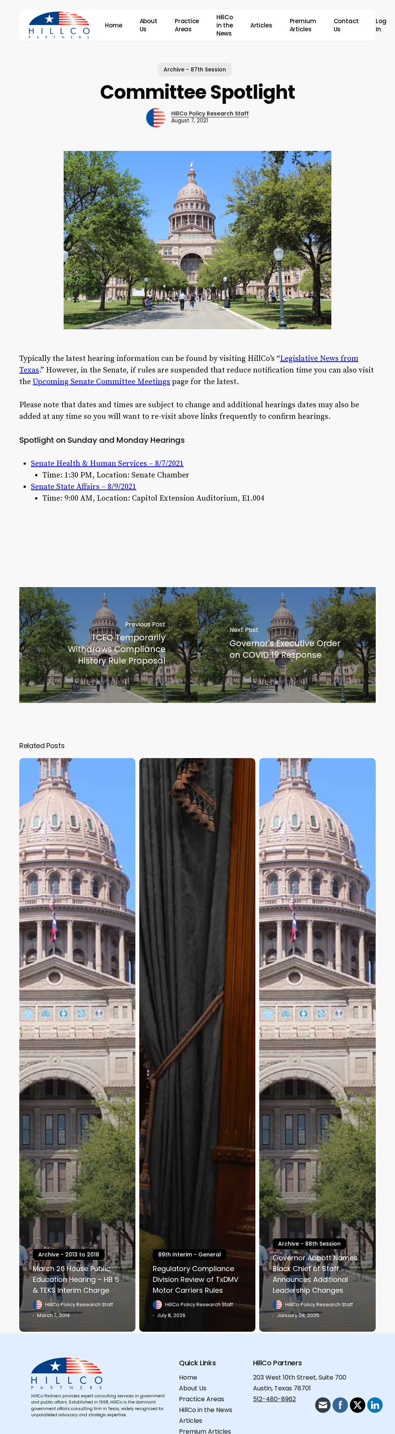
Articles (190, 1420)
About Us (192, 1388)
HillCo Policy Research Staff (210, 113)
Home (188, 1377)
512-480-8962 (274, 1399)
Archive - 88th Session (309, 1244)
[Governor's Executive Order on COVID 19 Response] (287, 645)
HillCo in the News (205, 1409)
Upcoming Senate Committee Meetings (101, 382)
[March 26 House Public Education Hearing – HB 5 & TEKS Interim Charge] (77, 1045)
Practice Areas (201, 1399)
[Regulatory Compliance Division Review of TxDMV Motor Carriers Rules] (197, 1045)
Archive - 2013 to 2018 (68, 1254)
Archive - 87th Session (195, 69)
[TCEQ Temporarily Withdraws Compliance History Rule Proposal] (108, 645)
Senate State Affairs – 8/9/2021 (83, 487)
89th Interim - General (189, 1254)
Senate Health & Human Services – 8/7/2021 (107, 464)
